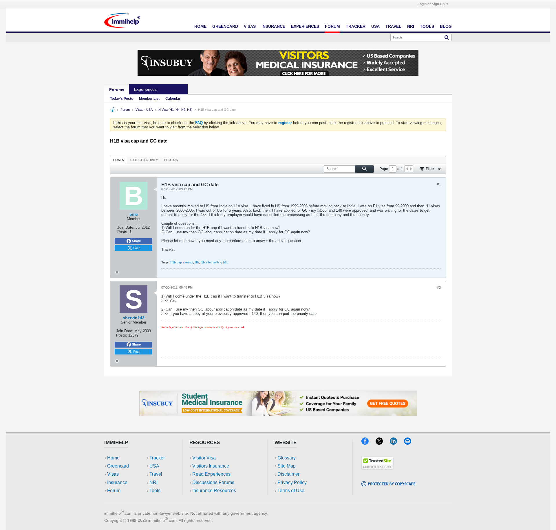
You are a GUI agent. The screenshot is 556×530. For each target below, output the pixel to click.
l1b (197, 262)
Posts (118, 160)
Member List (149, 99)
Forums (116, 89)
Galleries (175, 89)
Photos (171, 160)
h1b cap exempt (182, 262)
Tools (427, 26)
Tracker (355, 26)
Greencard (225, 26)
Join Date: (125, 227)
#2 (439, 288)
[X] (383, 443)
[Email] (410, 443)
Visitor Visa (204, 457)
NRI (410, 26)
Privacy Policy (292, 482)
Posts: (122, 232)
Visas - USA (144, 109)
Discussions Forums (213, 482)
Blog (446, 26)
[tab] (118, 160)
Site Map (286, 465)
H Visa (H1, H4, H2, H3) (175, 109)
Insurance (273, 26)
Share (136, 241)
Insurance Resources (214, 490)
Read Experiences (211, 474)
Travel (393, 26)
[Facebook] (368, 443)
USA (375, 26)
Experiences (305, 26)
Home (200, 26)
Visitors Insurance (210, 465)
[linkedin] (397, 443)
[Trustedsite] (377, 468)
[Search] (446, 37)
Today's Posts (121, 99)
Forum (332, 26)
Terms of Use (290, 490)
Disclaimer (288, 474)
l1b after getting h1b (214, 262)
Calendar (172, 99)
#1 (439, 184)
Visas (250, 26)
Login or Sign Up (431, 4)
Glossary (286, 457)
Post (136, 247)
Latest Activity (144, 160)
